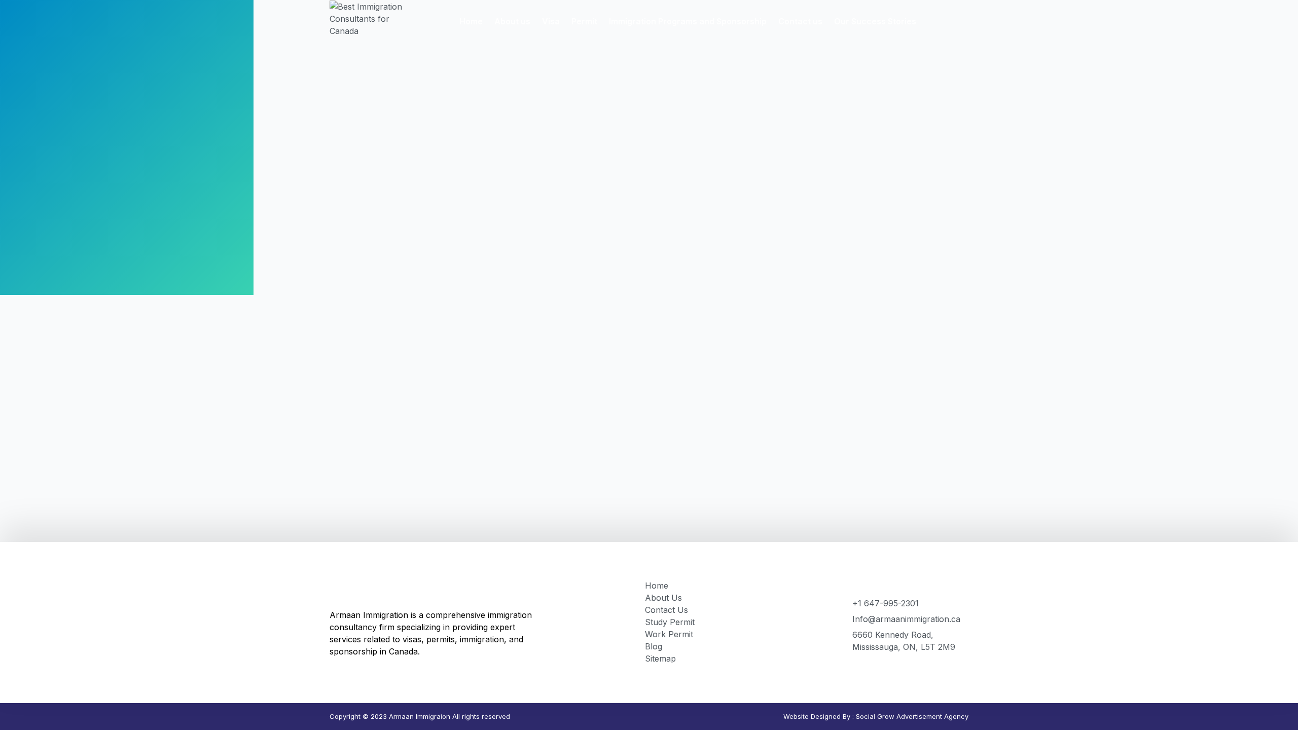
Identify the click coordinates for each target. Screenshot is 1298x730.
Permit (584, 21)
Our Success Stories (875, 21)
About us (512, 21)
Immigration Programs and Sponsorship (688, 21)
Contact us (800, 21)
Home (471, 21)
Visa (551, 21)
